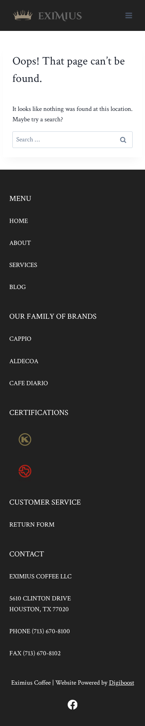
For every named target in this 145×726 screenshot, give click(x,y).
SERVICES (23, 265)
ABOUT (20, 243)
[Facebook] (72, 704)
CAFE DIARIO (28, 383)
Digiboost (121, 682)
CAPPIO (20, 339)
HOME (18, 221)
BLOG (17, 287)
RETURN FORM (32, 524)
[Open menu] (128, 15)
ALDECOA (23, 361)
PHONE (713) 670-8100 (39, 631)
